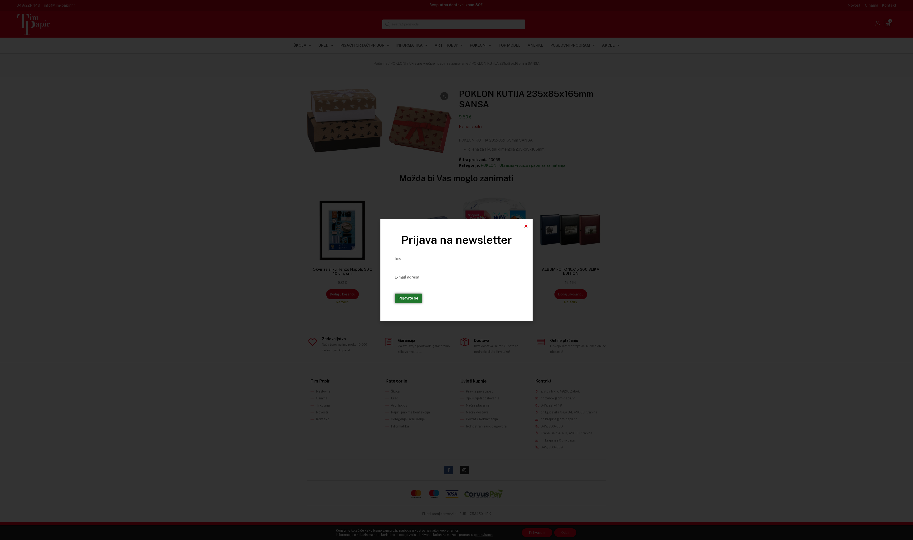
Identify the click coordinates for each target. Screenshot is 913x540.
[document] (456, 270)
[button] (526, 226)
